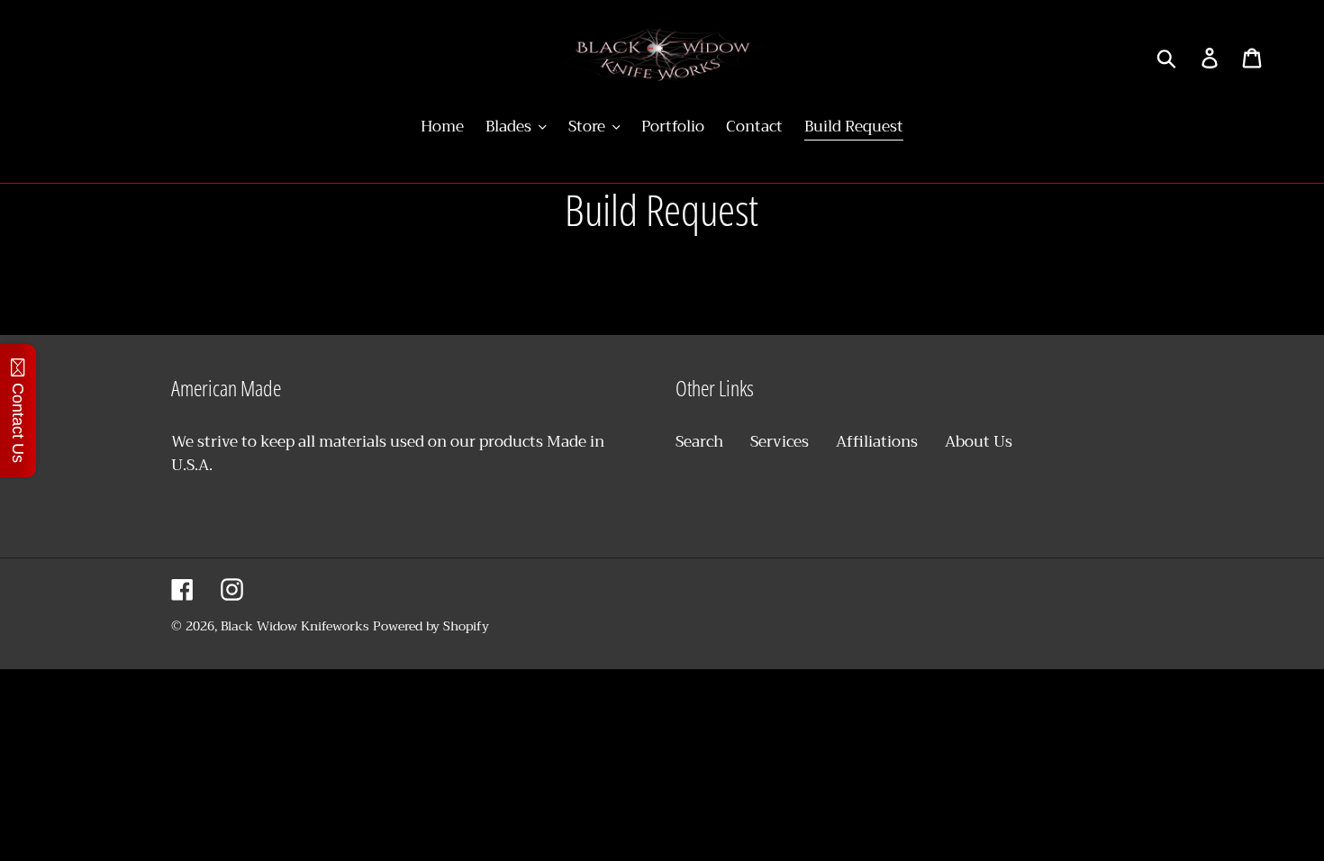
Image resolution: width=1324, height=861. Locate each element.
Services (779, 442)
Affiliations (877, 442)
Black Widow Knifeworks (297, 626)
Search (699, 442)
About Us (978, 442)
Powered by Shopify (431, 626)
